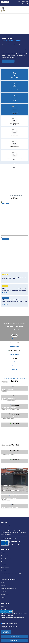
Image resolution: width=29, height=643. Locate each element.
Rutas (4, 391)
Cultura (5, 274)
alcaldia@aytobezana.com (9, 538)
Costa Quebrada (9, 400)
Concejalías (3, 570)
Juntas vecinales (5, 567)
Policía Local (4, 606)
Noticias (6, 203)
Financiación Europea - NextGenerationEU (11, 573)
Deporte (3, 585)
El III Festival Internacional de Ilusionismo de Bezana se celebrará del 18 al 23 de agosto (14, 289)
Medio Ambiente (4, 594)
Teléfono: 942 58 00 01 (23, 1)
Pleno (2, 561)
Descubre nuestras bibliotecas (9, 507)
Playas (4, 382)
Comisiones (3, 564)
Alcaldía (3, 552)
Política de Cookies (6, 620)
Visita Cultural (8, 418)
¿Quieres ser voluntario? (8, 462)
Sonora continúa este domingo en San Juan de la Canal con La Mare (14, 277)
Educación (3, 591)
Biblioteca (6, 500)
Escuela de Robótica (10, 445)
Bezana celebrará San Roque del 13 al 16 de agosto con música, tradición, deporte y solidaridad (14, 232)
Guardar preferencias (5, 631)
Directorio (3, 582)
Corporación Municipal (6, 558)
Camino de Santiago (10, 409)
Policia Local (7, 485)
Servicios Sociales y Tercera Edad (8, 588)
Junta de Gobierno (5, 555)
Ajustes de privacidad (6, 611)
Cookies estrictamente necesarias (9, 623)
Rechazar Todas (14, 636)
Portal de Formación (10, 491)
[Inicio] (9, 9)
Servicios (8, 61)
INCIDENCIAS (5, 1)
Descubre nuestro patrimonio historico (11, 425)
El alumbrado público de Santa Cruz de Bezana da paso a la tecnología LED (13, 267)
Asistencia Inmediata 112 (8, 492)
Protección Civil (8, 454)
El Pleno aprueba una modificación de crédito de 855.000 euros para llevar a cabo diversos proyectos (14, 301)
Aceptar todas (14, 640)
